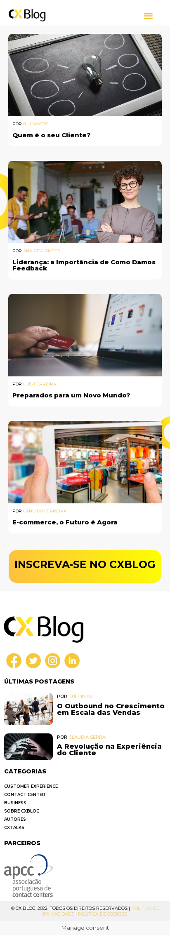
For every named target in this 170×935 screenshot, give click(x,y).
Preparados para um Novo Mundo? (71, 395)
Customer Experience (31, 786)
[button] (149, 15)
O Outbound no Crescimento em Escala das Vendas (111, 709)
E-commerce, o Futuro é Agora (65, 522)
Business (15, 803)
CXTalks (14, 827)
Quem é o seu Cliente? (51, 135)
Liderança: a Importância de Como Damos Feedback (84, 265)
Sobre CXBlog (22, 811)
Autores (15, 819)
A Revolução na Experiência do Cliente (109, 749)
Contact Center (24, 794)
